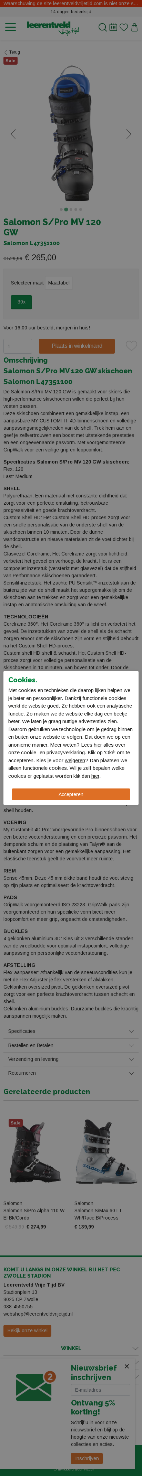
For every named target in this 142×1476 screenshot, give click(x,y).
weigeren (75, 760)
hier (98, 745)
